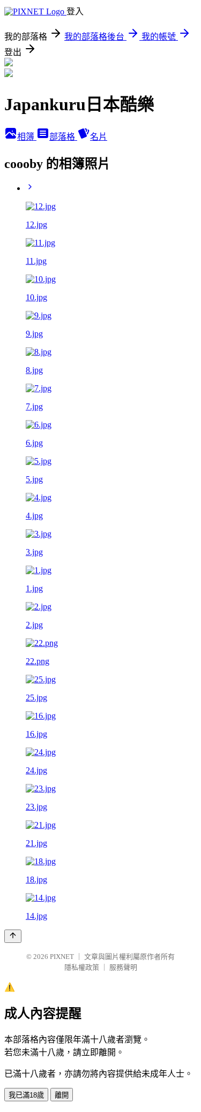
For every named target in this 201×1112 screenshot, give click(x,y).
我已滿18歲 (26, 1095)
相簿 (26, 136)
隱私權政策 (81, 967)
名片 (98, 136)
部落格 (63, 136)
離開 (62, 1095)
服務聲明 (123, 967)
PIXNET (62, 957)
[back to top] (12, 936)
